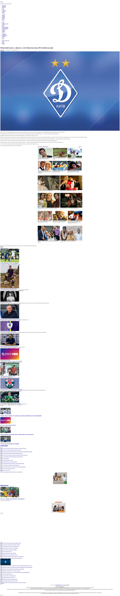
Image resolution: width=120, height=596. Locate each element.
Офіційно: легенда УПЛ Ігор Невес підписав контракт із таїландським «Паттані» (13, 448)
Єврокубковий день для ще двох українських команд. (8, 579)
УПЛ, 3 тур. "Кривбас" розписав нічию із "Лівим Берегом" (9, 465)
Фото (3, 25)
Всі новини (4, 5)
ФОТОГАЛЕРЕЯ (20, 290)
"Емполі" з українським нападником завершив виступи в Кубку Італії (11, 456)
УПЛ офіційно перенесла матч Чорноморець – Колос (8, 554)
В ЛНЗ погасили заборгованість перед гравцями (8, 331)
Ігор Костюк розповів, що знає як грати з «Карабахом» (9, 346)
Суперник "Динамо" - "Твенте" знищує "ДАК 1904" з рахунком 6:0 (11, 558)
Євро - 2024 (4, 10)
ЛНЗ (18, 333)
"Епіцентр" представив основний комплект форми (8, 549)
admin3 (9, 264)
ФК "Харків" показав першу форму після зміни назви (9, 580)
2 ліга (3, 9)
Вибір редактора (4, 485)
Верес (19, 377)
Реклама (3, 31)
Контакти (3, 30)
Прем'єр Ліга (20, 361)
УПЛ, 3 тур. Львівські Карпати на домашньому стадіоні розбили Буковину (12, 463)
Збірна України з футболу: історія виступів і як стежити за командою (11, 453)
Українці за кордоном (5, 40)
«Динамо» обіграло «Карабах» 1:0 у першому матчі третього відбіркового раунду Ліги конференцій (20, 415)
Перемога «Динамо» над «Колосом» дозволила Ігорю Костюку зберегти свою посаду (16, 565)
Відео (3, 26)
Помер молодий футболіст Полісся (5, 302)
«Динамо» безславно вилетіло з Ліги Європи (7, 577)
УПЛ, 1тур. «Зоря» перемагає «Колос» (8, 425)
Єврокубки (4, 36)
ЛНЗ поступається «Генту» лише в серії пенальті (8, 575)
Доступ (3, 29)
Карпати (3, 16)
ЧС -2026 (3, 11)
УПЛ (3, 37)
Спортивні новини (5, 27)
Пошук (3, 32)
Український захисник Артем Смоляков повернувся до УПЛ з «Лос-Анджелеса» (13, 582)
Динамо (3, 14)
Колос (3, 20)
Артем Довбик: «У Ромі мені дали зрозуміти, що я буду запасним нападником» (13, 466)
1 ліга (3, 8)
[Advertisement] (7, 528)
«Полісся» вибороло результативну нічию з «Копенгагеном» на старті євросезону (17, 434)
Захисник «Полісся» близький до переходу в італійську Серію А (10, 403)
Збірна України (4, 35)
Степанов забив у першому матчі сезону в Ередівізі (8, 461)
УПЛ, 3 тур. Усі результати (4, 458)
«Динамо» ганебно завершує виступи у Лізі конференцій (9, 262)
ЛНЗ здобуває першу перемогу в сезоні (6, 460)
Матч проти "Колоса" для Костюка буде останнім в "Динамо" (10, 544)
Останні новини (4, 445)
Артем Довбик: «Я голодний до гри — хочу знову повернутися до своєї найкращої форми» (15, 572)
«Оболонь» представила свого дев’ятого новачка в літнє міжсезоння (11, 389)
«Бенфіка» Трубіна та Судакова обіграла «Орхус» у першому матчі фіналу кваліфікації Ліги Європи (16, 451)
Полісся (3, 18)
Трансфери (4, 6)
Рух (2, 19)
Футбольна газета (5, 28)
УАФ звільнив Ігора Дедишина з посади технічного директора (10, 570)
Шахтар (3, 15)
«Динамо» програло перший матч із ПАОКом (9, 443)
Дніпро (3, 17)
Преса (3, 12)
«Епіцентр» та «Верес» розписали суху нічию (7, 468)
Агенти (3, 24)
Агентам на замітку (5, 23)
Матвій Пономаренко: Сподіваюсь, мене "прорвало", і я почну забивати (11, 556)
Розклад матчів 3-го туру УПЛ (5, 360)
